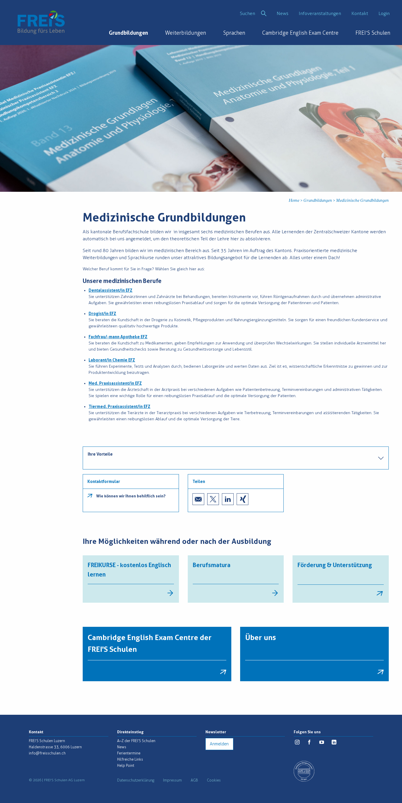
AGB (194, 780)
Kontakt (359, 13)
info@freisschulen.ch (47, 753)
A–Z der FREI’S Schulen (136, 741)
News (282, 13)
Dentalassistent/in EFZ (110, 290)
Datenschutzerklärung (135, 780)
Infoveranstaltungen (320, 13)
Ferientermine (128, 753)
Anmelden (219, 744)
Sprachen (234, 33)
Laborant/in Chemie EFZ (112, 360)
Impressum (172, 780)
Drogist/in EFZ (102, 313)
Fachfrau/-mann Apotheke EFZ (118, 336)
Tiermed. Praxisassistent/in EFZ (119, 406)
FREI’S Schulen (373, 33)
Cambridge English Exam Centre (300, 33)
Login (384, 13)
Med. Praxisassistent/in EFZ (115, 383)
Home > (296, 201)
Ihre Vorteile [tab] (100, 454)
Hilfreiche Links (130, 759)
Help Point (125, 765)
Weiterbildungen (185, 33)
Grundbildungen (128, 33)
